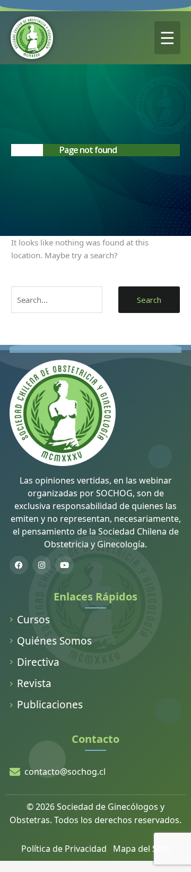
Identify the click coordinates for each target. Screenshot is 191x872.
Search (149, 299)
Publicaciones (50, 705)
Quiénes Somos (54, 641)
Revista (34, 683)
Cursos (33, 620)
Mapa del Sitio (141, 848)
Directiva (38, 662)
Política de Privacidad (64, 848)
